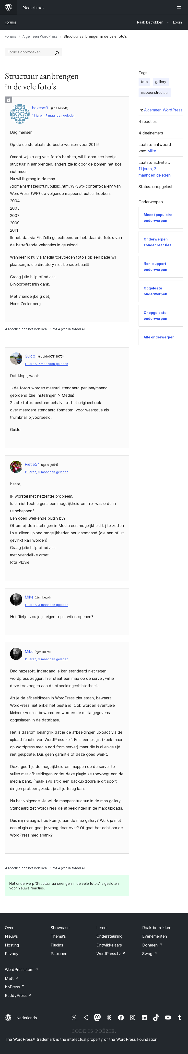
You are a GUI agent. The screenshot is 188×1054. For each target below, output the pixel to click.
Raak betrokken (156, 927)
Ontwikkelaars (109, 945)
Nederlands (26, 1017)
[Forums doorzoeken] (57, 52)
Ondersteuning (109, 936)
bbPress (15, 986)
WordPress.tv (111, 953)
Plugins (57, 945)
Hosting (12, 945)
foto (144, 82)
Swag (149, 953)
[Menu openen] (180, 7)
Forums (10, 22)
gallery (160, 82)
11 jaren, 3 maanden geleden (46, 472)
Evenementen (154, 936)
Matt (12, 978)
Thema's (58, 936)
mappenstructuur (155, 92)
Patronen (59, 953)
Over (9, 927)
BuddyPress (18, 995)
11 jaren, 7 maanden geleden (53, 115)
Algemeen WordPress (40, 36)
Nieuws (11, 936)
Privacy (11, 953)
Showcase (60, 927)
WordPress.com (21, 969)
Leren (101, 927)
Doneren (152, 945)
